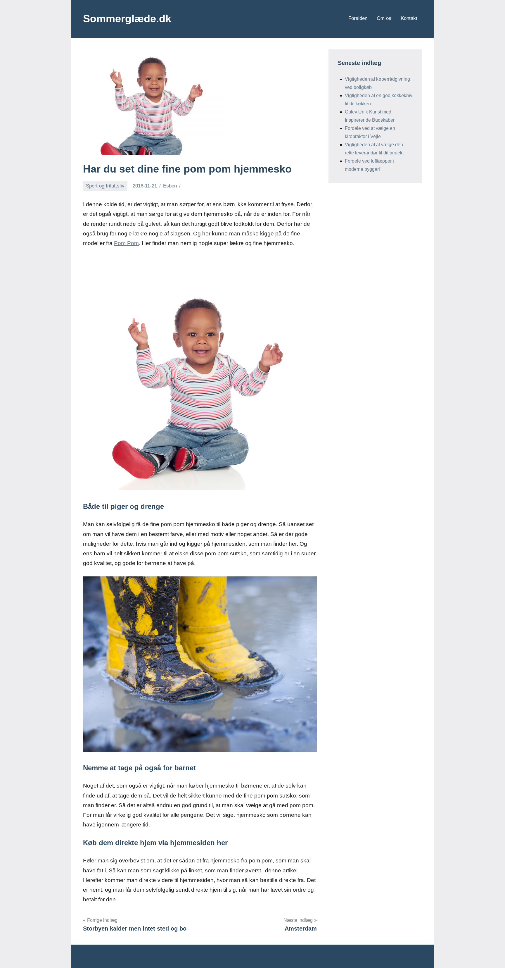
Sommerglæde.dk (127, 19)
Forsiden (357, 18)
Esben (170, 186)
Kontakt (409, 18)
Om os (384, 18)
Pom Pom (126, 243)
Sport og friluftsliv (105, 186)
